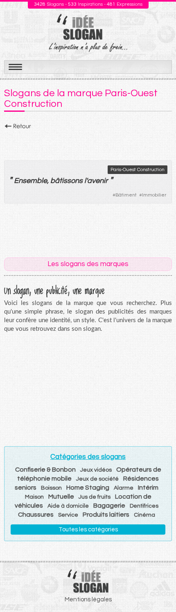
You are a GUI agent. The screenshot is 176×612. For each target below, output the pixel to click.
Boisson (51, 488)
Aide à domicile (68, 506)
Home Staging (87, 487)
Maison (34, 497)
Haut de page (160, 588)
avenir (97, 181)
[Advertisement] (88, 143)
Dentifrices (144, 506)
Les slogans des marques (88, 264)
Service (68, 515)
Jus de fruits (95, 497)
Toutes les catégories (88, 529)
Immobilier (154, 195)
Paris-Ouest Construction (138, 169)
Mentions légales (88, 599)
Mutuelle (61, 496)
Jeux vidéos (96, 470)
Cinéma (144, 515)
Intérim (148, 487)
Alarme (123, 488)
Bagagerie (109, 505)
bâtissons (66, 181)
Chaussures (36, 514)
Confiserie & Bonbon (45, 469)
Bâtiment (126, 195)
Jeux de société (97, 479)
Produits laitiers (106, 514)
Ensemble (30, 181)
